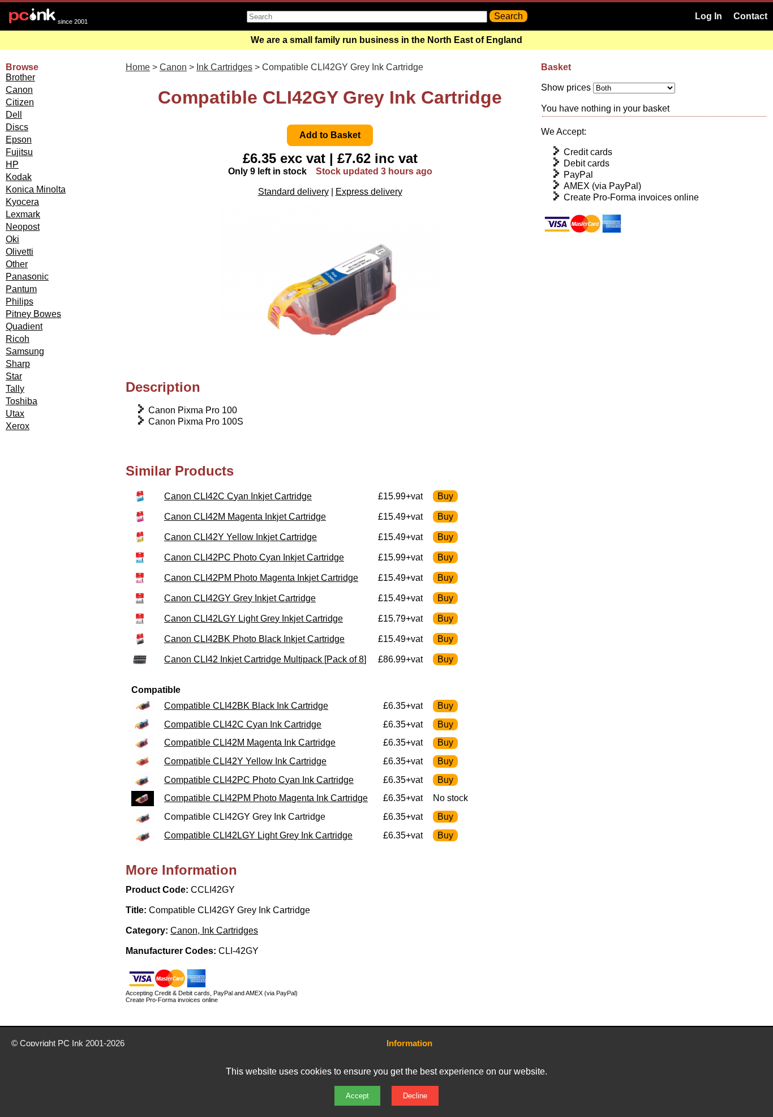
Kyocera (22, 202)
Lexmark (23, 214)
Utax (15, 413)
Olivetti (19, 251)
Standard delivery (293, 191)
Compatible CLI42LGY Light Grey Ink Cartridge (258, 835)
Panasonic (27, 276)
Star (14, 376)
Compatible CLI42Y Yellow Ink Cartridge (245, 761)
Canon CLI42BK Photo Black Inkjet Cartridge (254, 639)
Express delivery (369, 191)
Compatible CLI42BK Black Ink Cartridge (246, 706)
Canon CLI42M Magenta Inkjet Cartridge (245, 516)
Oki (12, 239)
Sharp (18, 364)
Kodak (19, 177)
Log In (708, 16)
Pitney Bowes (33, 314)
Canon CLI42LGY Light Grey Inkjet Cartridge (253, 618)
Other (17, 264)
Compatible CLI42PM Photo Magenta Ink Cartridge (266, 798)
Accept (357, 1096)
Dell (14, 114)
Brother (20, 77)
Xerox (17, 426)
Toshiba (21, 401)
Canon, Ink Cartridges (214, 930)
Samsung (25, 351)
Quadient (24, 326)
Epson (19, 139)
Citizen (20, 102)
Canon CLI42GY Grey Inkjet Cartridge (240, 598)
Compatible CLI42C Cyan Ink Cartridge (242, 724)
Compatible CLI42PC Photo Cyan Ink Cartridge (259, 780)
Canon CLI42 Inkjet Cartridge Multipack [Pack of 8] (265, 659)
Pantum (21, 289)
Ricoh (17, 339)
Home (138, 67)
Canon (19, 90)
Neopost (23, 227)
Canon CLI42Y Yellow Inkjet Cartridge (240, 537)
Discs (17, 127)
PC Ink (70, 1043)
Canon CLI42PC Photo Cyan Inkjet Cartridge (254, 557)
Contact (750, 16)
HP (12, 164)
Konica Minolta (36, 189)
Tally (15, 388)
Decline (415, 1096)
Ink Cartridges (224, 67)
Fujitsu (19, 152)
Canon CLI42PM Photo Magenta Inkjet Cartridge (261, 578)
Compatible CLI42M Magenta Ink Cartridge (250, 742)
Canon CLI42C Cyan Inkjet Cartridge (238, 496)
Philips (19, 301)
